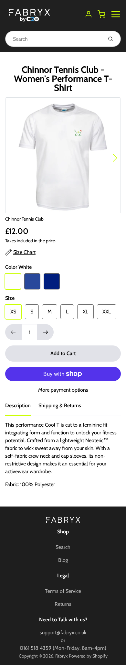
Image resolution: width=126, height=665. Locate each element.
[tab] (21, 407)
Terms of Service (63, 591)
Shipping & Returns (59, 405)
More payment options (63, 390)
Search (63, 547)
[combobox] (53, 39)
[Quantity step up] (45, 332)
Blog (63, 560)
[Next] (115, 158)
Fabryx (61, 656)
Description (18, 405)
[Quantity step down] (13, 332)
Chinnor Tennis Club (24, 219)
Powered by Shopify (88, 656)
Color (18, 267)
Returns (63, 604)
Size (10, 298)
